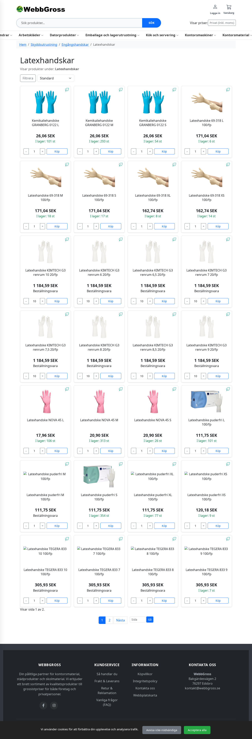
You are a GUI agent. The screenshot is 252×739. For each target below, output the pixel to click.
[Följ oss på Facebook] (43, 705)
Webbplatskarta (145, 695)
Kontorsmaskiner (199, 35)
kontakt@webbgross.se (202, 688)
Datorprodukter (63, 35)
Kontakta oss (145, 688)
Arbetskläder (30, 35)
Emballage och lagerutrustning (111, 35)
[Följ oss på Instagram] (54, 705)
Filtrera (28, 78)
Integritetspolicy (145, 681)
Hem (22, 44)
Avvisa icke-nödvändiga (161, 730)
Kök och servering (161, 35)
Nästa (120, 620)
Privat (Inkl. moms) (222, 23)
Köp (57, 151)
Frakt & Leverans (107, 681)
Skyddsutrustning (44, 44)
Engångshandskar (75, 44)
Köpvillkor (145, 674)
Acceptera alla (197, 730)
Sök (152, 23)
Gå (150, 619)
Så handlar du (107, 674)
